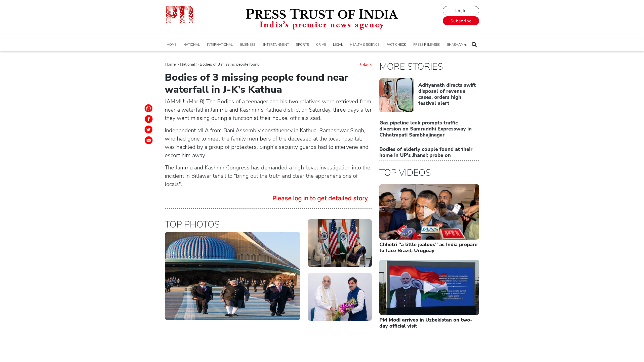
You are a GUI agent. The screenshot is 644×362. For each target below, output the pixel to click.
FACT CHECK (396, 44)
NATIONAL (191, 44)
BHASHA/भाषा (457, 44)
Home (170, 64)
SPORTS (302, 44)
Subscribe (461, 20)
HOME (171, 44)
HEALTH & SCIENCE (364, 44)
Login (461, 11)
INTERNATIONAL (220, 44)
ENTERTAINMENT (275, 44)
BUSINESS (247, 44)
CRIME (321, 44)
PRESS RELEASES (426, 44)
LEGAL (338, 44)
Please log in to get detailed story (320, 198)
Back (367, 64)
